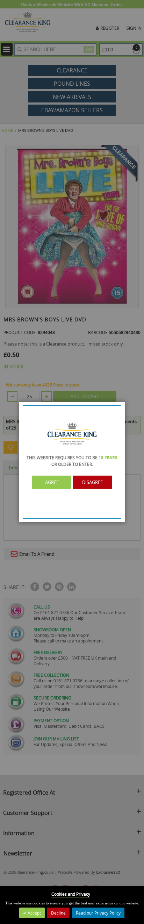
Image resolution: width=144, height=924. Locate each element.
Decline (58, 913)
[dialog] (72, 462)
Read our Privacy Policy (98, 913)
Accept (34, 913)
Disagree (92, 482)
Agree (52, 482)
